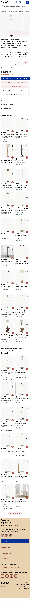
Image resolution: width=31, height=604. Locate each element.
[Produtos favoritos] (20, 2)
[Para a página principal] (4, 2)
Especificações (6, 108)
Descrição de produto (7, 104)
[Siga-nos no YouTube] (11, 576)
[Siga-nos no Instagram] (2, 576)
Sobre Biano (6, 547)
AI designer (15, 568)
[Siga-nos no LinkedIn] (15, 576)
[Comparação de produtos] (16, 2)
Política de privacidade (22, 584)
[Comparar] (12, 122)
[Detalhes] (12, 131)
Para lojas (5, 558)
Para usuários (6, 553)
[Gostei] (12, 119)
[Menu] (27, 2)
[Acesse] (23, 2)
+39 (26, 62)
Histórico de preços (7, 101)
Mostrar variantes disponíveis (9, 67)
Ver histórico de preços (7, 74)
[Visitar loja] (11, 25)
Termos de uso (24, 586)
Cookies (26, 582)
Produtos (4, 568)
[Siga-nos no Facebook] (7, 576)
